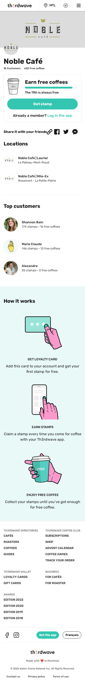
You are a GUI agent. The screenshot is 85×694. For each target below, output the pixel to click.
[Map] (65, 5)
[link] (42, 104)
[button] (49, 132)
